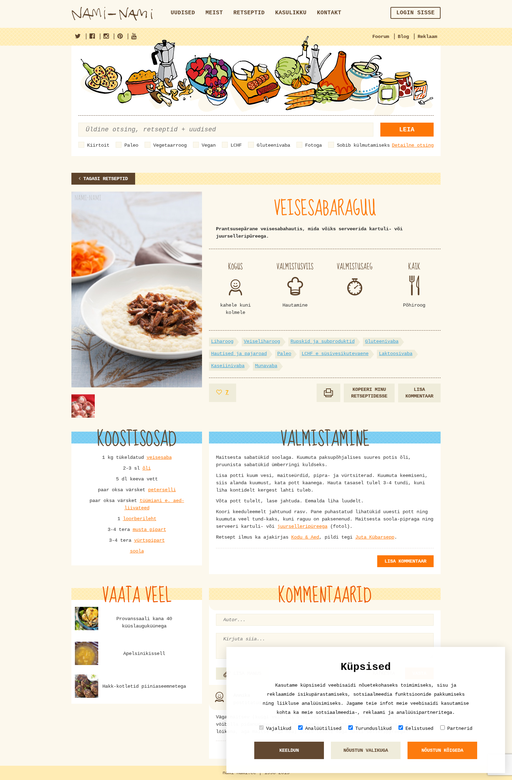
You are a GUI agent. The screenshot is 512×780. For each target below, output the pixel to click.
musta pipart (149, 529)
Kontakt (329, 13)
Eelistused (419, 728)
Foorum (380, 36)
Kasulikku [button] (291, 13)
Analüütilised (323, 728)
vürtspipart (149, 540)
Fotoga (313, 145)
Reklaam (427, 36)
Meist (214, 13)
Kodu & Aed (305, 537)
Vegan (209, 145)
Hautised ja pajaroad (239, 353)
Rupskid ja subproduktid (322, 341)
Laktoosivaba (395, 353)
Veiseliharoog (262, 341)
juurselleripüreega (302, 526)
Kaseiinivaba (228, 366)
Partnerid (459, 728)
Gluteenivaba (273, 145)
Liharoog (222, 341)
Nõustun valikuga (365, 750)
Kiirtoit (98, 145)
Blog (403, 36)
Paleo (131, 145)
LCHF (236, 145)
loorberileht (139, 519)
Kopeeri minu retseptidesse (369, 393)
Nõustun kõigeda (442, 750)
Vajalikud (278, 728)
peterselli (162, 490)
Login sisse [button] (415, 13)
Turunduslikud (373, 728)
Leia (406, 129)
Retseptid (249, 13)
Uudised (183, 13)
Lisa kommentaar (419, 393)
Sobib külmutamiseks (363, 145)
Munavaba (266, 366)
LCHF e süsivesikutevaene (335, 353)
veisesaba (159, 457)
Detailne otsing (413, 145)
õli (146, 468)
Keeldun (289, 750)
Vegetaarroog (170, 145)
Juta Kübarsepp (374, 537)
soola (137, 551)
